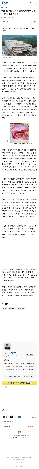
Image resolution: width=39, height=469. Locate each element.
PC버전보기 (19, 466)
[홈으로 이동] (5, 2)
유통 (2, 7)
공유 (35, 22)
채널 (6, 7)
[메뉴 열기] (29, 2)
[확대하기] (19, 36)
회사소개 (19, 462)
